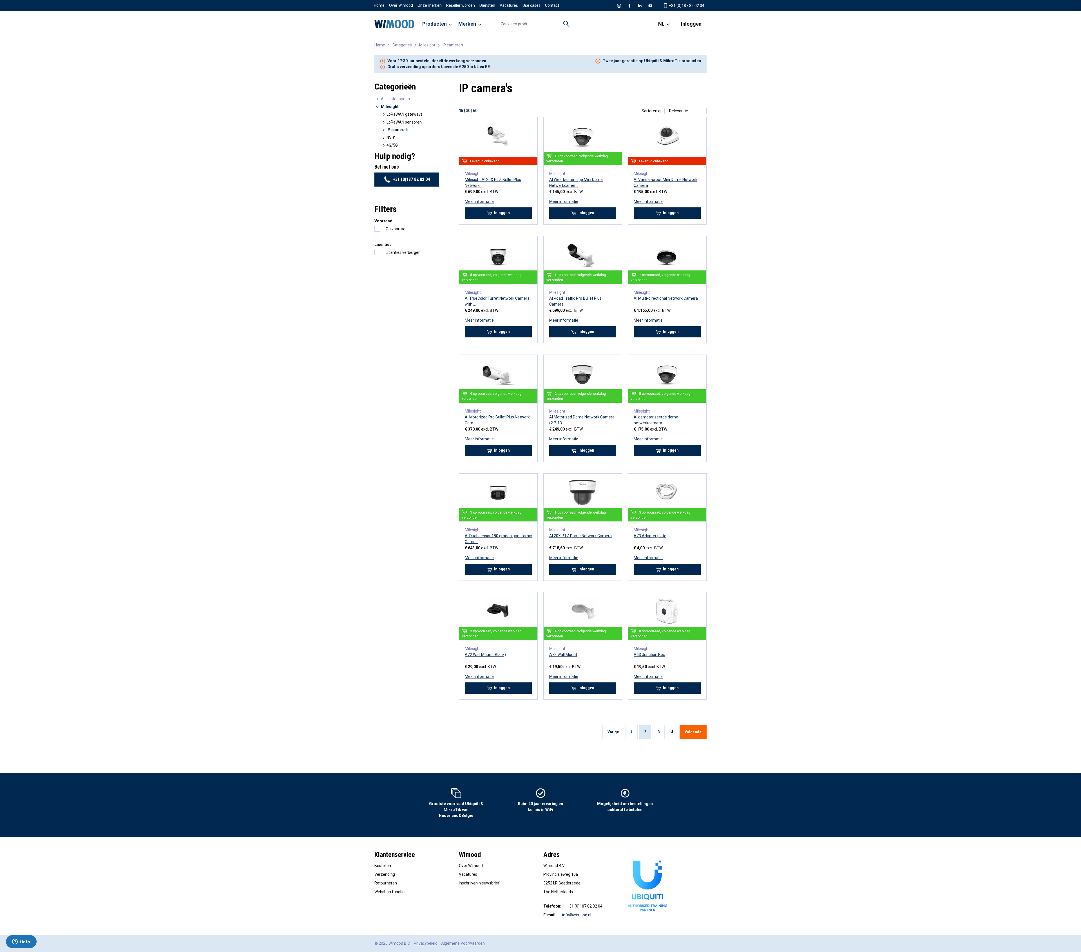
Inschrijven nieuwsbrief (479, 883)
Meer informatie (479, 201)
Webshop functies (390, 892)
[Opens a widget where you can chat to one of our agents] (21, 942)
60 (475, 110)
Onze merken (429, 5)
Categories (402, 45)
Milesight (427, 45)
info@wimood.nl (576, 915)
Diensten (487, 5)
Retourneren (385, 883)
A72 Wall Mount (563, 654)
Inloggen (691, 24)
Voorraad (383, 221)
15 (461, 110)
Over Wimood (401, 5)
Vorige (613, 732)
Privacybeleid (425, 943)
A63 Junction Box (649, 654)
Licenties (383, 244)
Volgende (693, 732)
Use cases (531, 5)
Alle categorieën (395, 99)
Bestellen (382, 865)
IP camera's (453, 45)
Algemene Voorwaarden (463, 943)
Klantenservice (394, 855)
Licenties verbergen (403, 252)
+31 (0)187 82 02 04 (686, 5)
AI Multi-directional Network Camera (666, 298)
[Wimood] (394, 24)
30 (468, 110)
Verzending (384, 874)
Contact (552, 5)
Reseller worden (460, 5)
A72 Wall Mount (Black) (485, 654)
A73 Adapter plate (650, 536)
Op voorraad (397, 229)
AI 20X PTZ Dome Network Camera (580, 536)
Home (379, 5)
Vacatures (509, 5)
